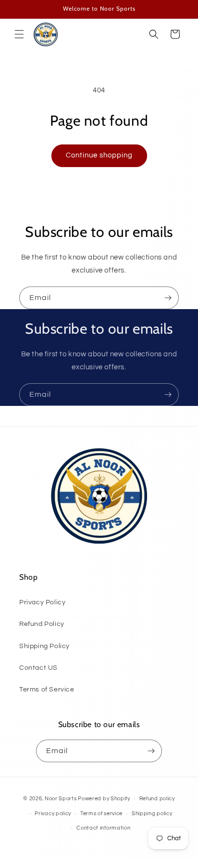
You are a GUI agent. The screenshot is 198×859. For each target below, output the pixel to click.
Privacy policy (53, 813)
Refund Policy (41, 624)
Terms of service (101, 813)
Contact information (103, 828)
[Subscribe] (167, 297)
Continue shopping (99, 155)
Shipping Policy (44, 646)
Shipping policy (152, 813)
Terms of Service (46, 689)
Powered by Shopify (104, 798)
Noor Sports (61, 798)
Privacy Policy (42, 602)
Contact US (38, 667)
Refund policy (157, 798)
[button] (19, 34)
